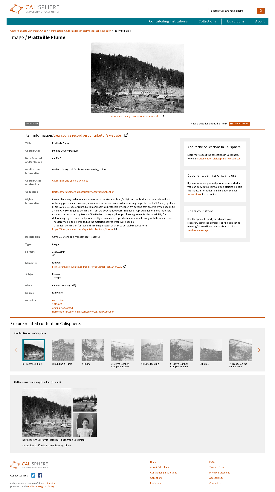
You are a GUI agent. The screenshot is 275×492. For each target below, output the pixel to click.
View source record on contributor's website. (88, 135)
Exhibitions (235, 21)
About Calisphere (159, 467)
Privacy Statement (219, 472)
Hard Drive (58, 300)
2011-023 (57, 304)
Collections (207, 21)
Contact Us (215, 483)
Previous (16, 349)
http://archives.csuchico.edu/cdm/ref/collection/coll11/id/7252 (87, 267)
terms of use (194, 194)
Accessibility (216, 478)
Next (259, 349)
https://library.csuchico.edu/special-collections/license (82, 229)
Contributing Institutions (168, 21)
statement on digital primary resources (219, 159)
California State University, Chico (28, 31)
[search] (261, 11)
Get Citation (32, 123)
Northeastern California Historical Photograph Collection (80, 31)
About (260, 21)
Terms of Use (216, 467)
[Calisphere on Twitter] (33, 475)
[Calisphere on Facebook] (40, 475)
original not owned (62, 308)
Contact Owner (241, 123)
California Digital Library (41, 486)
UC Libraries (49, 483)
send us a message (198, 230)
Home (153, 462)
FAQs (212, 462)
